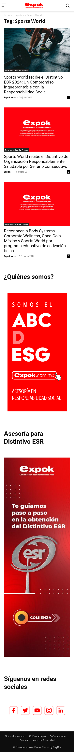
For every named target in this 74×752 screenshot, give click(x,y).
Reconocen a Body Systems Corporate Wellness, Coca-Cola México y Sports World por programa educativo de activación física (35, 241)
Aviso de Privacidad (43, 740)
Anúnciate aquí (58, 736)
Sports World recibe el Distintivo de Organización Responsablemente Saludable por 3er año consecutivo (36, 161)
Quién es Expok (37, 736)
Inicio (7, 15)
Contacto (24, 740)
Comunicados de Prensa (16, 70)
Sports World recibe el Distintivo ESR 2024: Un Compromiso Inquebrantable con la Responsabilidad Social (33, 84)
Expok (7, 171)
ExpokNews (10, 97)
